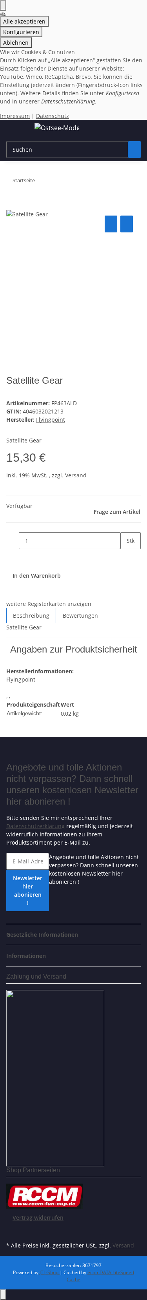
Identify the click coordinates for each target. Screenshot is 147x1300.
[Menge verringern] (12, 540)
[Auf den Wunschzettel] (126, 224)
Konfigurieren (21, 32)
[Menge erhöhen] (126, 557)
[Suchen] (134, 149)
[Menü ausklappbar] (16, 129)
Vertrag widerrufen (38, 1217)
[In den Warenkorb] (12, 205)
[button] (44, 934)
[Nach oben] (3, 1294)
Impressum (15, 116)
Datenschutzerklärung (35, 826)
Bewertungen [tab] (80, 615)
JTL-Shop (50, 1272)
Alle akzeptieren (24, 21)
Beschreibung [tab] (31, 615)
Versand (76, 475)
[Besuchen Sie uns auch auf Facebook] (12, 1230)
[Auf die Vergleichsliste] (111, 224)
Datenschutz (52, 116)
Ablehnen (16, 42)
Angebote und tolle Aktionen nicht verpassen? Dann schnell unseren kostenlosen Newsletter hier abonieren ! (94, 869)
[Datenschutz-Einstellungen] (3, 5)
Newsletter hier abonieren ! (27, 890)
